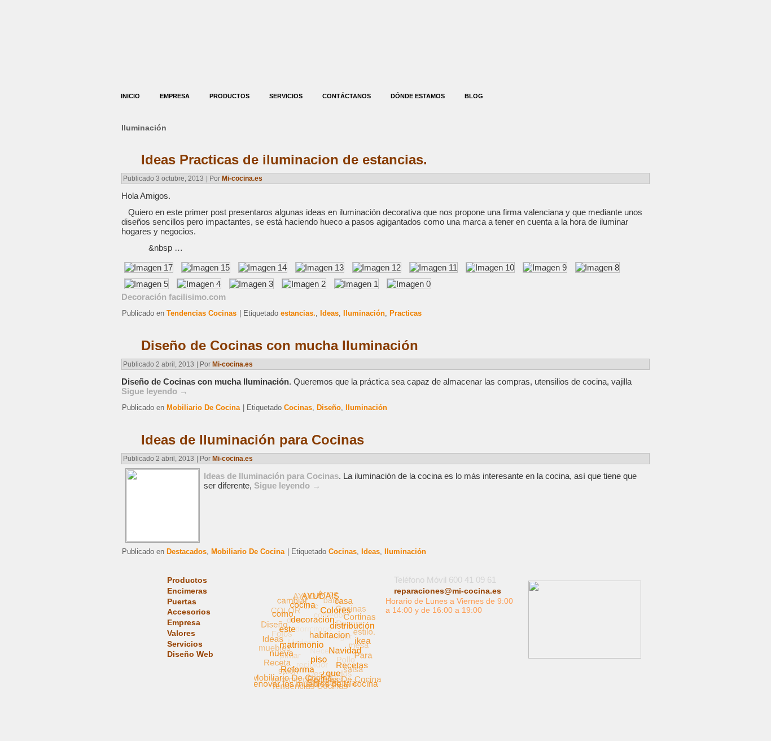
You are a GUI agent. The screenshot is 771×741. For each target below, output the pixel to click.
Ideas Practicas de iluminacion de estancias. (284, 159)
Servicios (286, 96)
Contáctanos (346, 96)
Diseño (329, 407)
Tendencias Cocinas (201, 313)
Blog (474, 96)
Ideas (329, 313)
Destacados (187, 551)
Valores (181, 633)
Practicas (405, 313)
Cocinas (298, 407)
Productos (229, 96)
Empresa (175, 96)
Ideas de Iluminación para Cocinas (252, 439)
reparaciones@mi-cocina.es (447, 590)
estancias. (298, 313)
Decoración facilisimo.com (173, 297)
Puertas (181, 601)
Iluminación (364, 313)
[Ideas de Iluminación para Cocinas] (162, 538)
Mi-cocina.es (242, 178)
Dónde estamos (418, 96)
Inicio (130, 96)
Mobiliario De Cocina (203, 407)
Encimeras (187, 590)
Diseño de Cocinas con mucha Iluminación (279, 345)
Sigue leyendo (154, 391)
